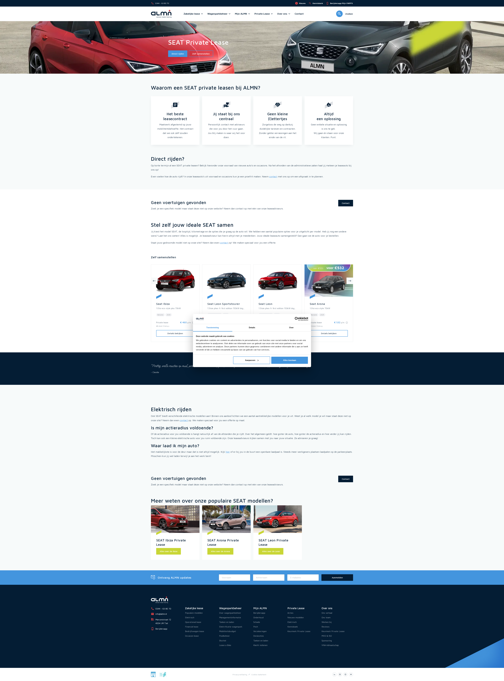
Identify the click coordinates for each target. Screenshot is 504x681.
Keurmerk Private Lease (298, 631)
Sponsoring (327, 640)
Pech (255, 626)
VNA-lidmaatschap (330, 645)
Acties (290, 613)
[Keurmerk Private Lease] (153, 674)
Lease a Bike (225, 645)
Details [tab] (252, 327)
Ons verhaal (327, 613)
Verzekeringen (260, 631)
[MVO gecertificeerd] (162, 674)
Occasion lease (192, 636)
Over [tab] (291, 327)
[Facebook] (340, 674)
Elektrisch (189, 617)
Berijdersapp (259, 613)
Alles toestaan (289, 360)
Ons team (326, 617)
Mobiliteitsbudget (227, 631)
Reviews (325, 626)
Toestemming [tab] (212, 327)
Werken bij (327, 622)
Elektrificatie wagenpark (230, 626)
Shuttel (222, 640)
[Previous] (154, 281)
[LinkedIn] (334, 674)
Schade (256, 622)
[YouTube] (351, 674)
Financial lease (191, 626)
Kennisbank (292, 626)
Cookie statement (258, 674)
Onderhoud (258, 617)
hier (228, 451)
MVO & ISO (327, 636)
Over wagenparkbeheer (230, 613)
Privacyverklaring (240, 674)
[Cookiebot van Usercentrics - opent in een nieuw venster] (296, 319)
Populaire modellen (194, 613)
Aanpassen (250, 360)
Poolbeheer (224, 636)
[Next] (349, 281)
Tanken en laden (226, 622)
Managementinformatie (230, 617)
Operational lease (193, 622)
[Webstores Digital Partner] (161, 14)
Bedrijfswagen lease (194, 631)
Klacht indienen (260, 645)
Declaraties (258, 636)
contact (273, 176)
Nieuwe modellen (295, 617)
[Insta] (345, 674)
